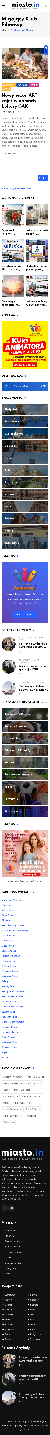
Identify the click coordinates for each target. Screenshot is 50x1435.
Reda (32, 1329)
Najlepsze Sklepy (10, 976)
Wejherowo (8, 1122)
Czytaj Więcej (12, 154)
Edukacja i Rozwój (13, 1252)
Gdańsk (36, 1083)
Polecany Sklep (9, 1027)
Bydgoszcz (35, 1334)
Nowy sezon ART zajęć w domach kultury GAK (19, 101)
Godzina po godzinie (12, 188)
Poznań (5, 1057)
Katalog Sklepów (10, 986)
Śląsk (4, 1052)
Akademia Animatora (13, 1077)
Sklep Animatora (10, 945)
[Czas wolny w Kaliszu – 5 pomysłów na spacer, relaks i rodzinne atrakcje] (9, 688)
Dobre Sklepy (8, 1037)
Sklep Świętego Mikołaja (14, 925)
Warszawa (24, 662)
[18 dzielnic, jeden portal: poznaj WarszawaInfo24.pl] (37, 250)
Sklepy (5, 981)
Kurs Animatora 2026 (31, 1096)
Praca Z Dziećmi (33, 1109)
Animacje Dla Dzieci (36, 1077)
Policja (6, 1103)
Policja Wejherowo (22, 1103)
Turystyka (9, 1236)
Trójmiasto (7, 905)
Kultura (7, 1257)
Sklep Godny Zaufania (12, 996)
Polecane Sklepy (10, 971)
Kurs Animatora (9, 935)
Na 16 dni (26, 188)
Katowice (9, 1324)
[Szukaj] (46, 5)
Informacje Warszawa (12, 900)
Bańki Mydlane (9, 951)
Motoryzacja (10, 1268)
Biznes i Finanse (12, 1246)
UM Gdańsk (9, 112)
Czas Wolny (25, 660)
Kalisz (35, 683)
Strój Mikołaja (8, 961)
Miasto (42, 638)
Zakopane (35, 1339)
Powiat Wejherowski (12, 1109)
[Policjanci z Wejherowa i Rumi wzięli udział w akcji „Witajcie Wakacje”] (9, 644)
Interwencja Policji (22, 1090)
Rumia (22, 640)
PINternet (6, 920)
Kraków (8, 1299)
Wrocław (9, 1314)
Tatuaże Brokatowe (11, 956)
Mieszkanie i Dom (13, 1263)
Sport (7, 1273)
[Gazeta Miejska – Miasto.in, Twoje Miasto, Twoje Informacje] (13, 250)
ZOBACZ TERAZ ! (25, 614)
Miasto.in (26, 1429)
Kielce (33, 1319)
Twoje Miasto (8, 915)
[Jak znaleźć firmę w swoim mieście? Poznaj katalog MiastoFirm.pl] (37, 286)
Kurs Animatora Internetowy (15, 930)
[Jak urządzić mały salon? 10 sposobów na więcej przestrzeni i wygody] (37, 215)
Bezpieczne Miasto (28, 638)
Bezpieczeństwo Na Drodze (16, 1083)
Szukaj (43, 178)
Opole (33, 1324)
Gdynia (6, 1090)
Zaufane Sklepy (9, 966)
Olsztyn (34, 1314)
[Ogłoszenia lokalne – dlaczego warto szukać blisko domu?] (13, 215)
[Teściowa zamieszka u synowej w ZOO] (9, 667)
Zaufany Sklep (9, 1011)
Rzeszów (9, 1329)
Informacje (9, 1230)
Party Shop (7, 940)
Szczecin (34, 1299)
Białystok (34, 1304)
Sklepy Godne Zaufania (13, 991)
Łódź (7, 1319)
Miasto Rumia (8, 910)
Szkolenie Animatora (12, 1116)
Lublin (33, 1309)
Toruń (7, 1334)
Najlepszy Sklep (10, 1017)
